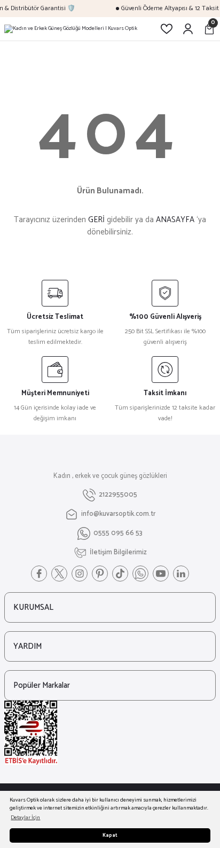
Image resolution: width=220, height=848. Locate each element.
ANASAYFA (175, 219)
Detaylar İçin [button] (25, 817)
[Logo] (70, 29)
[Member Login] (188, 28)
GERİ (96, 219)
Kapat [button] (110, 835)
